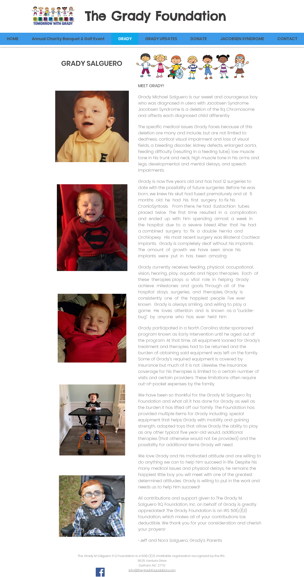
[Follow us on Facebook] (100, 572)
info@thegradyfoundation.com (152, 570)
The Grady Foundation (155, 16)
